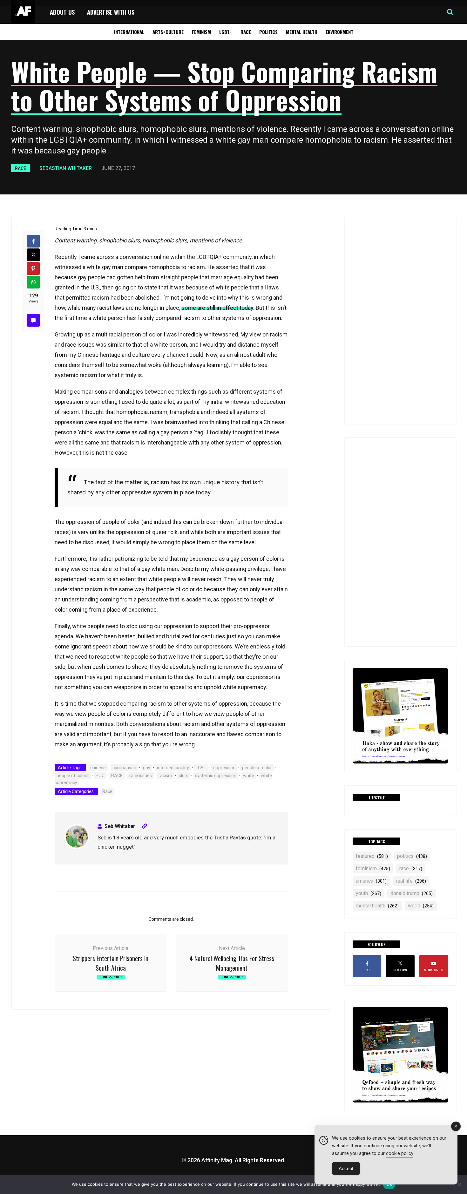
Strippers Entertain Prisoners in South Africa (110, 963)
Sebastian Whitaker (65, 168)
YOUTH (368, 893)
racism (165, 775)
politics (412, 856)
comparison (124, 767)
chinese (98, 767)
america (371, 881)
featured (372, 856)
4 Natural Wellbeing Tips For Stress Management (232, 963)
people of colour (73, 775)
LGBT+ (225, 31)
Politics (268, 31)
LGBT (201, 767)
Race (245, 31)
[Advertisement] (400, 320)
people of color (257, 767)
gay (146, 767)
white (248, 775)
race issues (140, 775)
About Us (62, 12)
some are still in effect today (217, 307)
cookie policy (399, 1153)
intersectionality (173, 767)
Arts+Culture (168, 31)
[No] (459, 1184)
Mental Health (301, 31)
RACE (117, 775)
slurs (183, 775)
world (421, 906)
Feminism (201, 31)
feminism (373, 868)
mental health (377, 906)
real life (411, 881)
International (129, 31)
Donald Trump (411, 893)
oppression (224, 767)
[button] (450, 12)
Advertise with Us (110, 12)
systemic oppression (215, 775)
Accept (346, 1168)
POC (100, 775)
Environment (339, 31)
